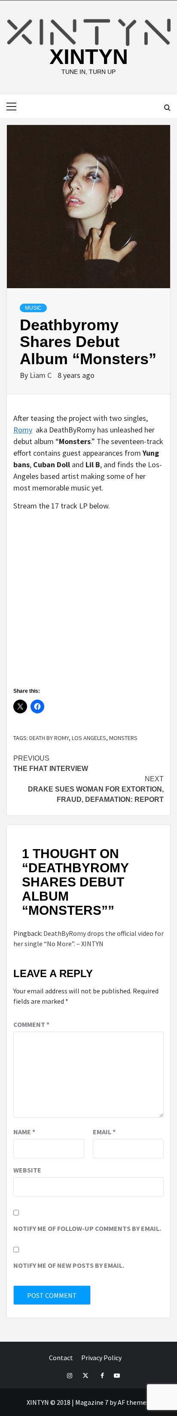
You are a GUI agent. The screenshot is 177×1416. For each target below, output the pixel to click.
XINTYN (88, 57)
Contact (61, 1357)
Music (33, 308)
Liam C (41, 375)
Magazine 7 (91, 1402)
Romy (22, 430)
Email (104, 1131)
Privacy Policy (101, 1357)
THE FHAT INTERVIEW (50, 763)
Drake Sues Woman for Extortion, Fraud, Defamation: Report (96, 789)
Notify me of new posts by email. (68, 1265)
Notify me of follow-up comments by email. (87, 1228)
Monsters (123, 738)
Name (24, 1131)
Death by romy (49, 738)
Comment (31, 1024)
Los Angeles (89, 738)
